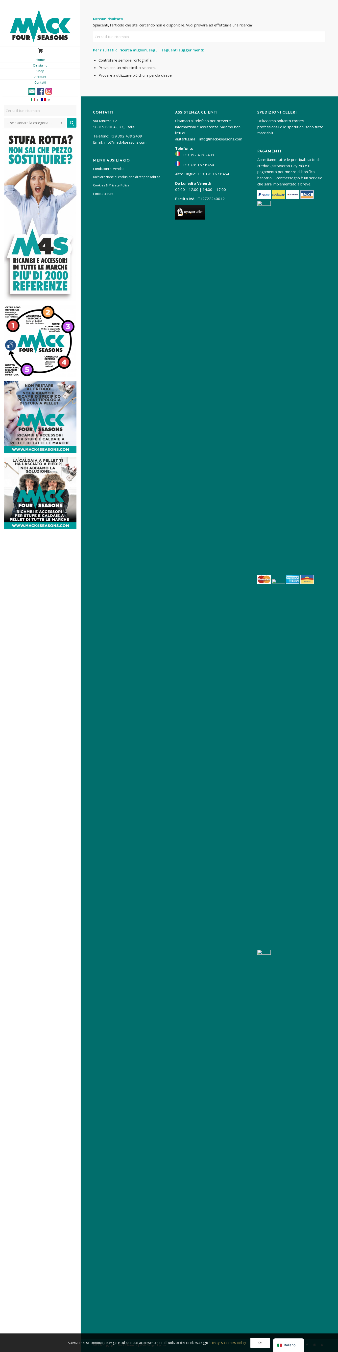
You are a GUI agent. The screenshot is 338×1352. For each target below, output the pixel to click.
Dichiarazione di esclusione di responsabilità (126, 177)
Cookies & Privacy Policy (111, 185)
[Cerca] (71, 123)
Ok (260, 1342)
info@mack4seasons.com (125, 142)
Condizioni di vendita (108, 168)
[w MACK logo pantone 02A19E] (40, 26)
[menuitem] (40, 60)
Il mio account (103, 193)
